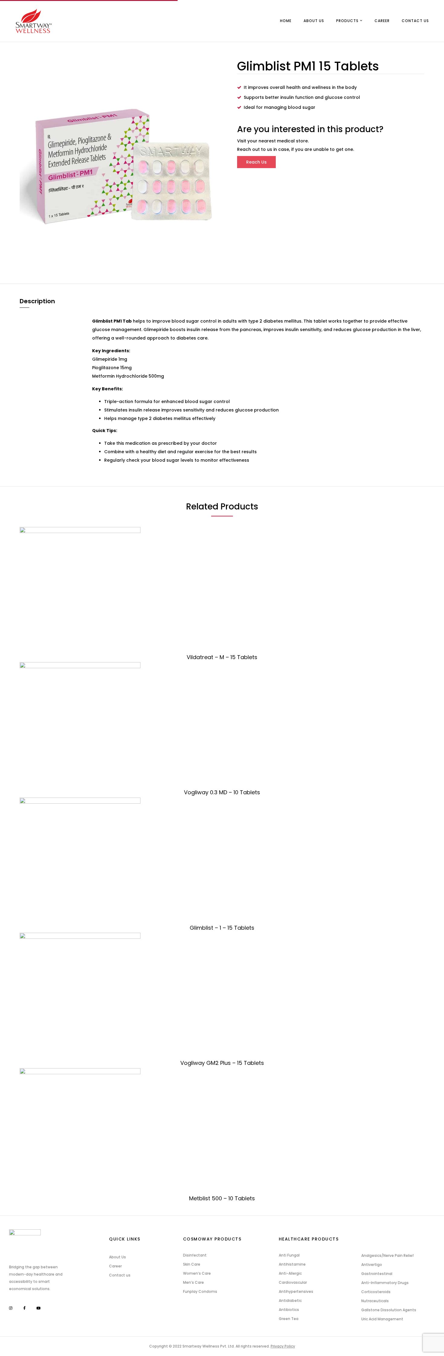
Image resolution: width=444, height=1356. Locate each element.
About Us (117, 1257)
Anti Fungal (289, 1255)
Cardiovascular (293, 1282)
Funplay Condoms (200, 1291)
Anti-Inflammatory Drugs (385, 1282)
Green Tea (288, 1318)
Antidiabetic (290, 1300)
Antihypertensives (296, 1291)
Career (115, 1266)
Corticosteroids (376, 1291)
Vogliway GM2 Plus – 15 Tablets (222, 1063)
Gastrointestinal (376, 1273)
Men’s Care (193, 1282)
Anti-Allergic (290, 1273)
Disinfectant (195, 1255)
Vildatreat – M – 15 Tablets (222, 657)
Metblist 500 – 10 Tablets (222, 1198)
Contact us (119, 1275)
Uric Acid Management (382, 1319)
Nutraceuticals (375, 1300)
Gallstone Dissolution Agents (388, 1309)
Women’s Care (197, 1273)
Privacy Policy (283, 1346)
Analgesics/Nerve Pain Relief (387, 1255)
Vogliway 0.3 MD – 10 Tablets (222, 792)
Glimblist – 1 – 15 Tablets (222, 928)
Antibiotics (289, 1309)
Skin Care (191, 1264)
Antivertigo (371, 1264)
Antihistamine (292, 1264)
